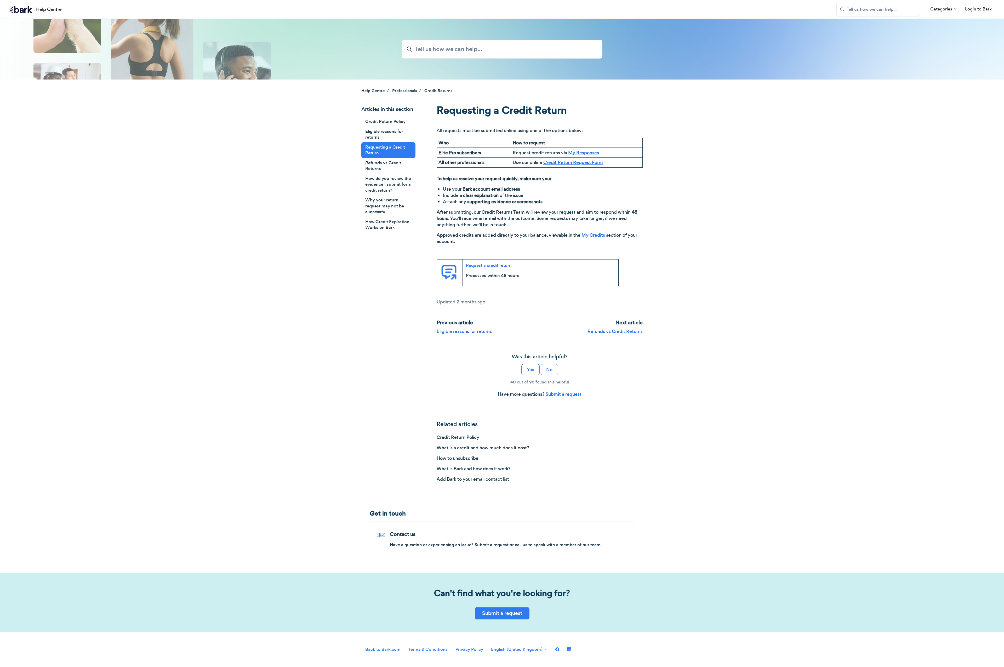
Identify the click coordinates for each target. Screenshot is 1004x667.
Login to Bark (978, 9)
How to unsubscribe (457, 458)
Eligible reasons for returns (464, 331)
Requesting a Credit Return (385, 150)
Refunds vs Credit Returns (615, 331)
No (549, 369)
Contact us (402, 534)
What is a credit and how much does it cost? (483, 448)
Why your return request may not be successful (384, 206)
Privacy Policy (469, 649)
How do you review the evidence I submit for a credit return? (388, 184)
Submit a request (563, 394)
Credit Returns (438, 90)
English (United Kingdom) (517, 649)
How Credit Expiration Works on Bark (387, 225)
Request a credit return (489, 265)
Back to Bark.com (383, 649)
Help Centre (373, 90)
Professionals (404, 90)
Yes (530, 369)
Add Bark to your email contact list (473, 479)
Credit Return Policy (458, 437)
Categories (941, 9)
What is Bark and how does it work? (474, 469)
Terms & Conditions (428, 649)
